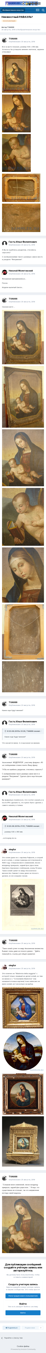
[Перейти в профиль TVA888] (4, 40)
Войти (23, 1313)
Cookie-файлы (23, 1346)
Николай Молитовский (21, 270)
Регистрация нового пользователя (23, 1296)
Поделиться (12, 1328)
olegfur (12, 849)
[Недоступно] (16, 74)
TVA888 (10, 27)
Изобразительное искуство (28, 30)
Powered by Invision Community (23, 1349)
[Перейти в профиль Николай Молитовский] (4, 272)
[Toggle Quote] (6, 731)
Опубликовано (22, 42)
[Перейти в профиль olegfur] (4, 850)
